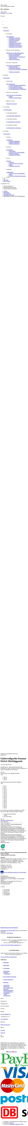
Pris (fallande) (6, 894)
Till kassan (3, 13)
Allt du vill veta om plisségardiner (14, 95)
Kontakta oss (6, 986)
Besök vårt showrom (5, 1024)
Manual (9, 830)
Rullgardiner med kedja (14, 38)
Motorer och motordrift (14, 59)
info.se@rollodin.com (5, 1014)
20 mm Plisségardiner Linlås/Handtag (17, 89)
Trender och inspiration (8, 979)
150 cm (5, 796)
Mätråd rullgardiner (13, 66)
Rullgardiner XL (13, 41)
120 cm (5, 792)
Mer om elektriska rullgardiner (9, 976)
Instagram (3, 1032)
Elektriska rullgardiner (14, 40)
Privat (4, 181)
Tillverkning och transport (13, 832)
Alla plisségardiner (10, 84)
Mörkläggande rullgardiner (15, 43)
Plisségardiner (6, 78)
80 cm (4, 787)
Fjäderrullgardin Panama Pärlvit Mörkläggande (11, 827)
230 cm (5, 806)
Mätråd (10, 96)
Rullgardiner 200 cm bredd (15, 47)
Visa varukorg (9, 13)
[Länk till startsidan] (9, 3)
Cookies (5, 994)
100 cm (5, 789)
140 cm (5, 795)
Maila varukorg (10, 6)
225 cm (5, 779)
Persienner (8, 161)
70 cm (4, 785)
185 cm (5, 778)
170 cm (5, 798)
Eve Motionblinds (7, 109)
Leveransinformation (8, 991)
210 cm (5, 804)
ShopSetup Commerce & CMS (16, 1124)
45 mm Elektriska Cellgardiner (16, 87)
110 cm (5, 791)
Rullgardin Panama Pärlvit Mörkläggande (9, 927)
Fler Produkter (6, 134)
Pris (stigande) (6, 893)
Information (5, 982)
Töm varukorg (4, 6)
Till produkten (10, 933)
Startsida (5, 191)
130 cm (5, 777)
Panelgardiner (9, 149)
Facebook (3, 1030)
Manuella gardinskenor (14, 142)
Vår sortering (6, 889)
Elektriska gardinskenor (14, 141)
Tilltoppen (2, 1036)
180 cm (5, 800)
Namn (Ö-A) (6, 892)
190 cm (5, 801)
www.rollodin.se (4, 1019)
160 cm (5, 797)
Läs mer (2, 772)
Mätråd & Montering (14, 153)
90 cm (4, 788)
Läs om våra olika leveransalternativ (9, 956)
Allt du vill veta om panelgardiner (16, 152)
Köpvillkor (5, 989)
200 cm (5, 802)
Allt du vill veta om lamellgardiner (17, 173)
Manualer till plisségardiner (15, 97)
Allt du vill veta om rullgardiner (13, 65)
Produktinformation (5, 828)
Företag (8, 181)
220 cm (5, 805)
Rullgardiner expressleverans (15, 45)
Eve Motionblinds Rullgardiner (13, 115)
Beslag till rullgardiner (14, 55)
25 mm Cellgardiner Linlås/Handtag (17, 85)
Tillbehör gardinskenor (14, 143)
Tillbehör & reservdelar (11, 103)
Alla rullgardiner (10, 36)
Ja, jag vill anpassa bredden (9, 814)
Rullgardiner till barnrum (14, 44)
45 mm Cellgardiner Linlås (15, 86)
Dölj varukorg (4, 5)
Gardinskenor (9, 140)
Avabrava (11, 1122)
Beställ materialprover (8, 990)
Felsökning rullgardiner (14, 72)
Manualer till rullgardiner (14, 68)
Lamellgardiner (9, 172)
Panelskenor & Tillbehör (14, 155)
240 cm (5, 807)
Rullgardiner (6, 30)
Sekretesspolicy (6, 995)
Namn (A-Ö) (6, 890)
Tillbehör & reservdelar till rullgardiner (15, 53)
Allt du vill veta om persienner (16, 163)
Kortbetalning (6, 993)
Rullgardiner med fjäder (14, 39)
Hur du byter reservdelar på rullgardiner (18, 69)
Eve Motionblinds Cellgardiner (13, 122)
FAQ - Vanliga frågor (8, 987)
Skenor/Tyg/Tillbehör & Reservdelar (17, 176)
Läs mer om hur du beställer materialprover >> (11, 945)
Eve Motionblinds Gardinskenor (13, 128)
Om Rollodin (6, 985)
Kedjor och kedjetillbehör (15, 54)
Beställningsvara (13, 828)
